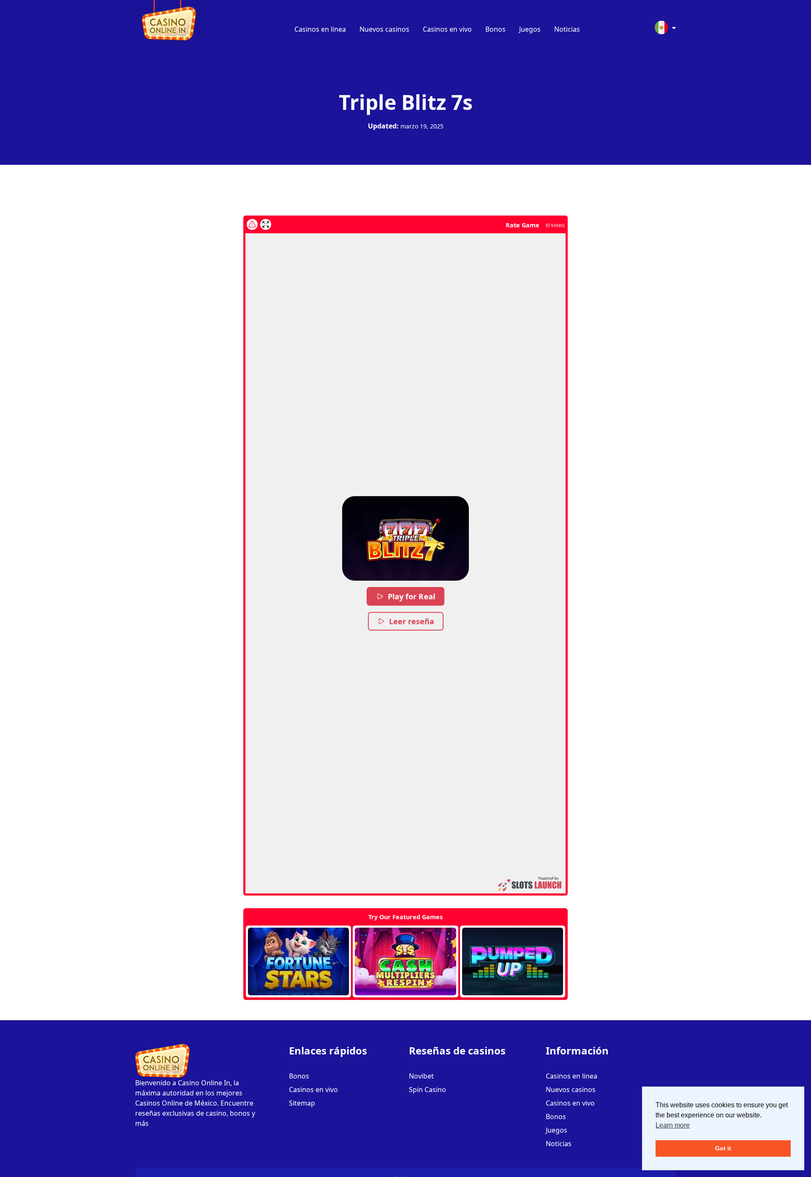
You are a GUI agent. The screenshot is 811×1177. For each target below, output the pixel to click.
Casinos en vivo (447, 29)
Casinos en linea (320, 29)
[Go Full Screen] (265, 224)
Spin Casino (427, 1089)
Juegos (530, 29)
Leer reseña (411, 621)
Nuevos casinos (384, 29)
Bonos (495, 29)
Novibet (421, 1076)
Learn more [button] (673, 1125)
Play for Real (412, 596)
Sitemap (302, 1103)
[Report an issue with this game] (252, 224)
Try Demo (298, 961)
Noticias (567, 29)
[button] (405, 538)
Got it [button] (723, 1148)
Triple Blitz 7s (406, 102)
